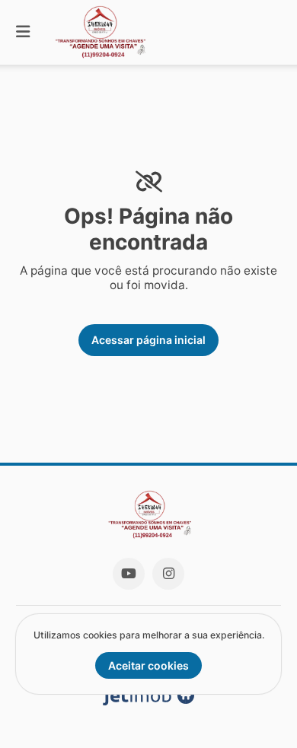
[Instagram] (168, 574)
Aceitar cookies (148, 665)
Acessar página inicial (148, 339)
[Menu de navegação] (23, 32)
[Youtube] (129, 574)
